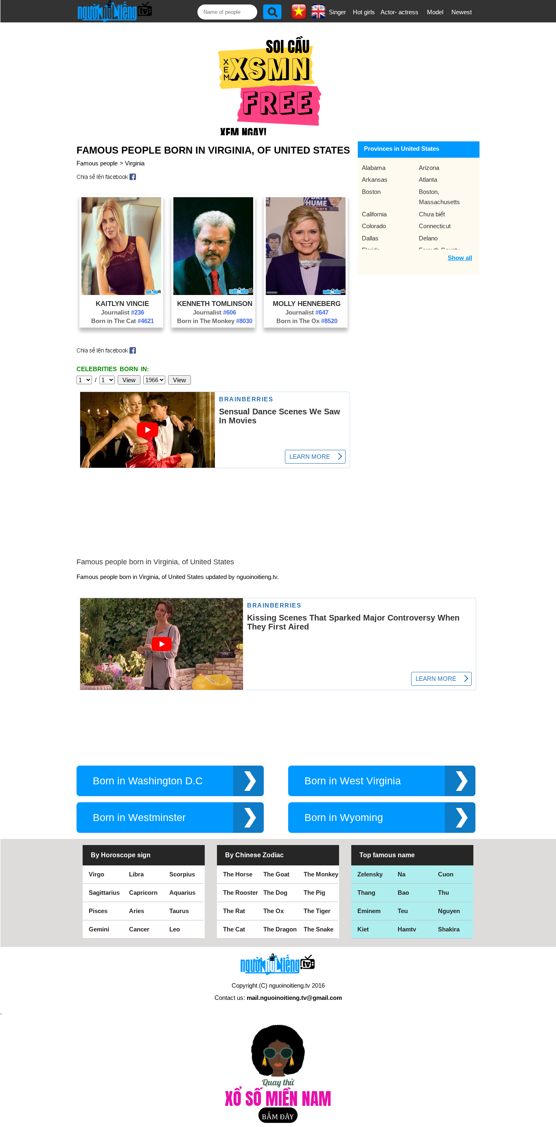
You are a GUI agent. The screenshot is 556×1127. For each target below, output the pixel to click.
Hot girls (364, 12)
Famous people (97, 163)
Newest (461, 12)
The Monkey (321, 874)
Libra (136, 874)
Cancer (139, 929)
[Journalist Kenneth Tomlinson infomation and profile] (213, 292)
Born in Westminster (139, 817)
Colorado (374, 225)
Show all (460, 257)
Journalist (122, 312)
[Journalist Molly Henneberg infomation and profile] (306, 292)
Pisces (98, 910)
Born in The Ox (306, 320)
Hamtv (407, 929)
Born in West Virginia (352, 780)
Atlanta (428, 179)
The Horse (237, 874)
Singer (337, 12)
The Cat (234, 929)
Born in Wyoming (343, 817)
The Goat (276, 874)
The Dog (275, 892)
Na (401, 874)
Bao (403, 892)
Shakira (449, 929)
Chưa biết (432, 214)
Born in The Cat (122, 320)
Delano (428, 238)
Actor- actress (399, 12)
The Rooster (240, 892)
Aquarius (182, 892)
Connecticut (435, 225)
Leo (174, 929)
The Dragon (280, 929)
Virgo (96, 874)
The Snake (318, 929)
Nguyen (449, 910)
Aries (136, 910)
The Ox (273, 910)
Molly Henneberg (307, 303)
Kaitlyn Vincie (122, 303)
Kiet (363, 929)
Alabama (373, 167)
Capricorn (143, 892)
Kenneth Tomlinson (214, 303)
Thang (366, 892)
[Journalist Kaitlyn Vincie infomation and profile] (121, 292)
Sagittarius (104, 892)
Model (435, 12)
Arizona (429, 167)
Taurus (179, 910)
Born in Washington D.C (148, 780)
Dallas (370, 238)
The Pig (314, 892)
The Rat (234, 910)
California (374, 214)
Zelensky (370, 874)
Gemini (99, 929)
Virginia (134, 163)
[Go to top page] (548, 1119)
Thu (443, 892)
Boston (371, 191)
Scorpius (182, 874)
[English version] (318, 16)
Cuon (445, 874)
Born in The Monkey (214, 320)
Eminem (369, 910)
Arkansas (374, 179)
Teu (403, 910)
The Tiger (317, 910)
